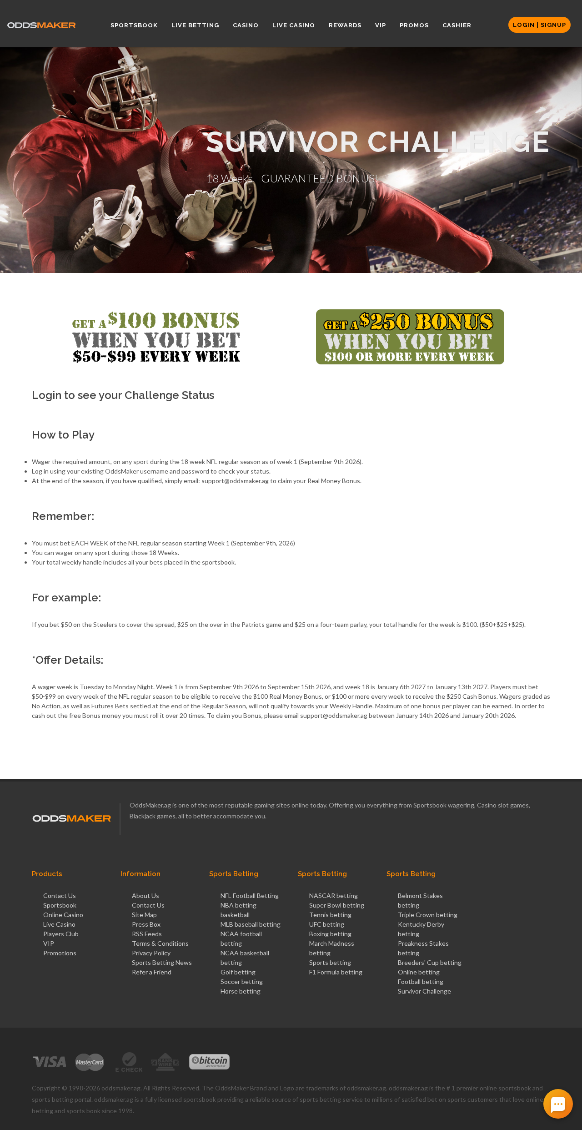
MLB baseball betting (251, 924)
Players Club (61, 934)
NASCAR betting (333, 895)
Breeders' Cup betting (430, 962)
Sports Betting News (162, 962)
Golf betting (238, 972)
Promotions (59, 953)
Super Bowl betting (336, 905)
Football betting (420, 981)
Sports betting (330, 962)
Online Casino (63, 914)
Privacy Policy (151, 953)
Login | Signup (539, 24)
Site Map (144, 914)
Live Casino (59, 924)
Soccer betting (242, 981)
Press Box (146, 924)
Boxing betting (330, 934)
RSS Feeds (147, 934)
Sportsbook (59, 905)
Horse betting (241, 991)
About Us (145, 895)
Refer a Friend (151, 972)
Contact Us (59, 895)
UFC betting (326, 924)
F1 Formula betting (335, 972)
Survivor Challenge (424, 991)
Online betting (419, 972)
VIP (48, 943)
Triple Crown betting (427, 914)
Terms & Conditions (160, 943)
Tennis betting (330, 914)
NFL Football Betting (250, 895)
